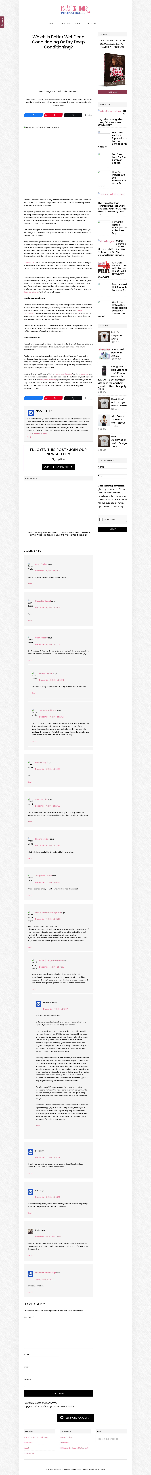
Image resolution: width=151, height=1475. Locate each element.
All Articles (28, 1442)
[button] (101, 21)
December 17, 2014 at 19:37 (55, 1009)
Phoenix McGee (42, 839)
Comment (29, 1317)
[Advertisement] (58, 69)
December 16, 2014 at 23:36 (47, 845)
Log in (102, 1469)
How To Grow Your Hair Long (36, 1437)
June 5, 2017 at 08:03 (44, 1279)
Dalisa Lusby (40, 762)
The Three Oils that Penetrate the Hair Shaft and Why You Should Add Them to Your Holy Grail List (112, 208)
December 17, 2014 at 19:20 (47, 1157)
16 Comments (71, 91)
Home (29, 532)
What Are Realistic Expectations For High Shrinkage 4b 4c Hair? (112, 139)
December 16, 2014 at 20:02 (47, 570)
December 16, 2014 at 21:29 (47, 644)
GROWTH (54, 532)
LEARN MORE (112, 92)
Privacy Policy (66, 1437)
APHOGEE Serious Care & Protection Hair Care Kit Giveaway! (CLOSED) (112, 269)
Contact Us (29, 1453)
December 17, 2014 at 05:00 (48, 919)
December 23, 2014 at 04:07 (48, 1236)
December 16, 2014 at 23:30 (47, 806)
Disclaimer (64, 1442)
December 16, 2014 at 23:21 (51, 717)
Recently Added (41, 532)
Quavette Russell (43, 601)
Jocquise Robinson (47, 710)
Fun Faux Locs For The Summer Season (119, 158)
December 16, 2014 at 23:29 (47, 769)
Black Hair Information (75, 9)
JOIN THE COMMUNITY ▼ (58, 466)
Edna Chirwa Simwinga (45, 1272)
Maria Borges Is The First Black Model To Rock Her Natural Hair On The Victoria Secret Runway (112, 248)
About (26, 1448)
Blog (29, 437)
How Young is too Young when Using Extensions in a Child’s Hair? (112, 118)
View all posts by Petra (38, 434)
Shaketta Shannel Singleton (48, 912)
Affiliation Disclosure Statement (74, 1448)
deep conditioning (64, 374)
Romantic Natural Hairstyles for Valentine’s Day (119, 227)
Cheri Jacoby (41, 637)
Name (27, 1354)
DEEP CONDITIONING (70, 532)
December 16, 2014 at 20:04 (48, 607)
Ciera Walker (41, 564)
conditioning (45, 1406)
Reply (30, 583)
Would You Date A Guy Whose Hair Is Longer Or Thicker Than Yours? (112, 309)
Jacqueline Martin (43, 875)
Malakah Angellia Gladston (51, 960)
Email (26, 1367)
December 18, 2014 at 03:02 (47, 1197)
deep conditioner (31, 292)
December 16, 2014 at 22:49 (51, 680)
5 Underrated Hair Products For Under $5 (119, 287)
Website (27, 1379)
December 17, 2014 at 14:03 (51, 967)
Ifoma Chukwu (45, 673)
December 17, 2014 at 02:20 (47, 882)
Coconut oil (29, 262)
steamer (85, 374)
